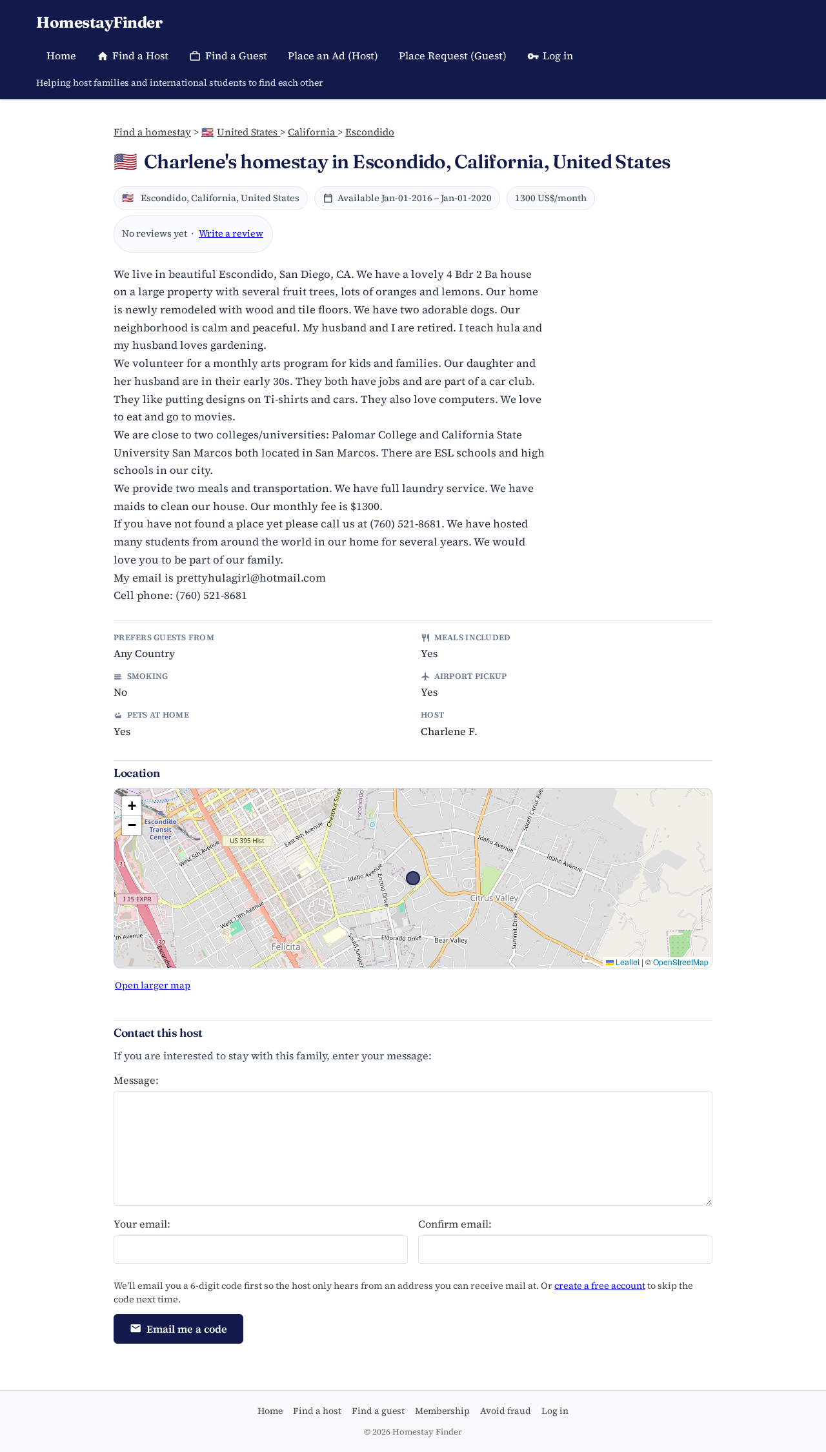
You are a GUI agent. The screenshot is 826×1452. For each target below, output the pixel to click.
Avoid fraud (505, 1410)
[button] (131, 806)
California (312, 132)
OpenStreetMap (681, 961)
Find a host (317, 1410)
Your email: (142, 1224)
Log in (558, 55)
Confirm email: (455, 1224)
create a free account (599, 1285)
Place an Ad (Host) (333, 55)
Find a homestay (152, 132)
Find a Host (140, 55)
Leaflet (627, 961)
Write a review (231, 233)
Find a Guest (236, 55)
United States (240, 132)
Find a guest (378, 1410)
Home (61, 55)
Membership (442, 1410)
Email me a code (186, 1329)
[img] (413, 878)
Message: (136, 1080)
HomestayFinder (99, 22)
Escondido (369, 132)
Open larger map (152, 985)
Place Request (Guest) (453, 55)
